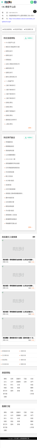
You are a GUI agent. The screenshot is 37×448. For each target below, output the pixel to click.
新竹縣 (5, 394)
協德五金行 (9, 72)
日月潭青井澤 (10, 202)
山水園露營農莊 (10, 155)
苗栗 (11, 379)
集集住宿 (23, 364)
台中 (11, 382)
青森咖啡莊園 (10, 150)
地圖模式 (30, 38)
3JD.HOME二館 (10, 159)
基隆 (5, 379)
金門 (31, 382)
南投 (11, 388)
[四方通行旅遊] (8, 3)
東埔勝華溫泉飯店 (11, 219)
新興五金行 (9, 51)
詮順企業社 (9, 102)
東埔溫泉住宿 (6, 351)
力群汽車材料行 (10, 85)
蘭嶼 (31, 388)
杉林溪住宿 (5, 364)
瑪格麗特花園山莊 (11, 223)
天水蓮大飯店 (10, 210)
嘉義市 (18, 379)
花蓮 (25, 379)
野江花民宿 (9, 176)
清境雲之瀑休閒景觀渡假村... (14, 193)
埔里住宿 (23, 359)
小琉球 (32, 394)
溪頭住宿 (23, 351)
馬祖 (31, 385)
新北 (5, 385)
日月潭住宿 (5, 355)
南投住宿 (23, 355)
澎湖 (31, 379)
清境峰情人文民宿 (11, 215)
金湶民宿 (8, 185)
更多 (34, 237)
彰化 (11, 385)
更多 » (30, 128)
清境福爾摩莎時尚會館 (13, 163)
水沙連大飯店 (10, 180)
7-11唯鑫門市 (10, 81)
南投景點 (4, 359)
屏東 (18, 391)
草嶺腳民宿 (9, 142)
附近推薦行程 (29, 29)
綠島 (31, 391)
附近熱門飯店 (18, 29)
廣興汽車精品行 (10, 111)
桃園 (5, 388)
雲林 (11, 391)
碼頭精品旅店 (10, 146)
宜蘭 (5, 397)
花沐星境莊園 (10, 172)
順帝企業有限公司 (11, 77)
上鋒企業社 (9, 124)
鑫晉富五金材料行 (11, 119)
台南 (18, 385)
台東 (25, 382)
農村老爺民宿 (10, 197)
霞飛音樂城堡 (10, 206)
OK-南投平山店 (10, 42)
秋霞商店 (8, 59)
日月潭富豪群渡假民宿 (13, 167)
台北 (5, 382)
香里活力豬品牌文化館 (13, 47)
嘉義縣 (18, 382)
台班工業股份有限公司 (13, 64)
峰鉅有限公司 (10, 68)
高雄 (18, 388)
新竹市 (5, 391)
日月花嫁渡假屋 (10, 189)
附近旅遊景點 (8, 29)
